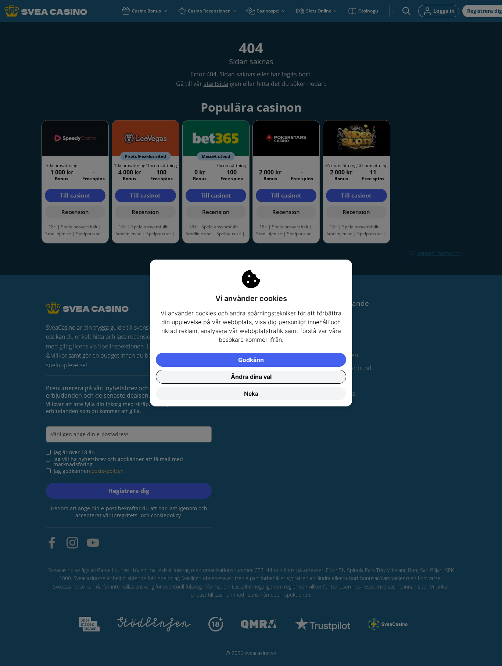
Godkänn (251, 359)
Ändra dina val (251, 376)
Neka (251, 393)
